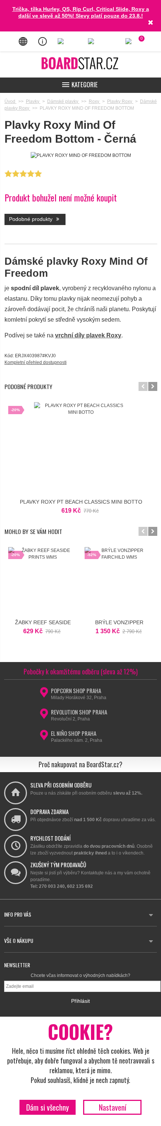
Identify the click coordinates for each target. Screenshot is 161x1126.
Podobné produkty (31, 219)
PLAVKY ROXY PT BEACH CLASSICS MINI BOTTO (81, 502)
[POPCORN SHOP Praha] (44, 694)
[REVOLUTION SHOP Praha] (44, 716)
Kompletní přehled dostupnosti (35, 362)
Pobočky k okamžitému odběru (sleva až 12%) (81, 671)
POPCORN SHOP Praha (76, 690)
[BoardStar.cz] (80, 63)
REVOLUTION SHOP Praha (79, 712)
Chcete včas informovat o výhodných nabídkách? (80, 975)
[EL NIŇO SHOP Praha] (44, 737)
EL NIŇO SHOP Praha (73, 733)
